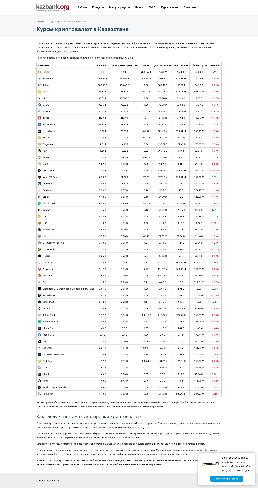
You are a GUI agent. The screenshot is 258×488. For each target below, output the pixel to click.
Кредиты (98, 7)
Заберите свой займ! (226, 478)
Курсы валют (169, 7)
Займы (82, 7)
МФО (152, 7)
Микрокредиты (119, 7)
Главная (40, 21)
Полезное (189, 7)
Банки (139, 7)
